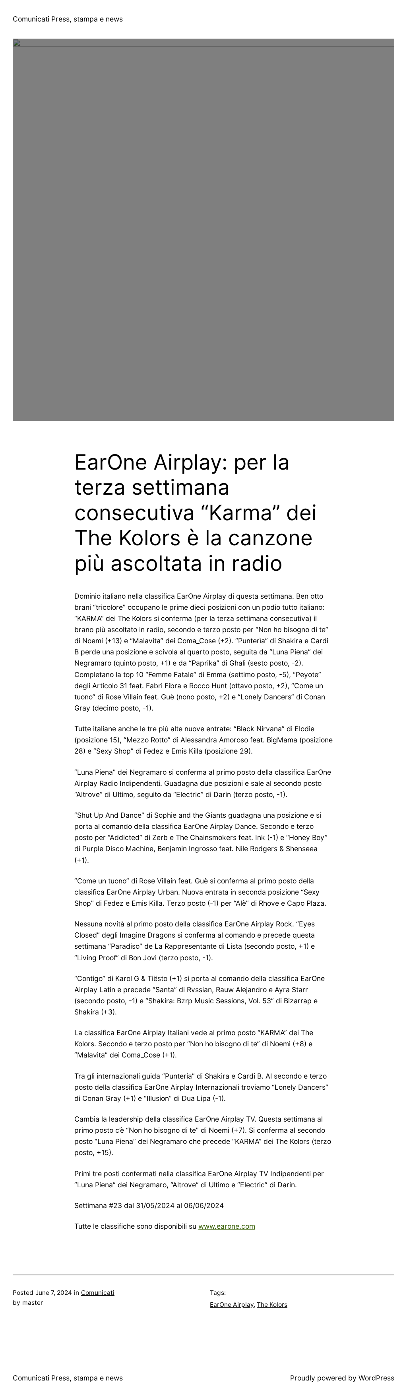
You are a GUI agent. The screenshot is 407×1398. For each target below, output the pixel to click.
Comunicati (97, 1292)
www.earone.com (226, 1226)
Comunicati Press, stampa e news (68, 19)
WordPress (376, 1378)
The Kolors (272, 1304)
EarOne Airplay (232, 1304)
